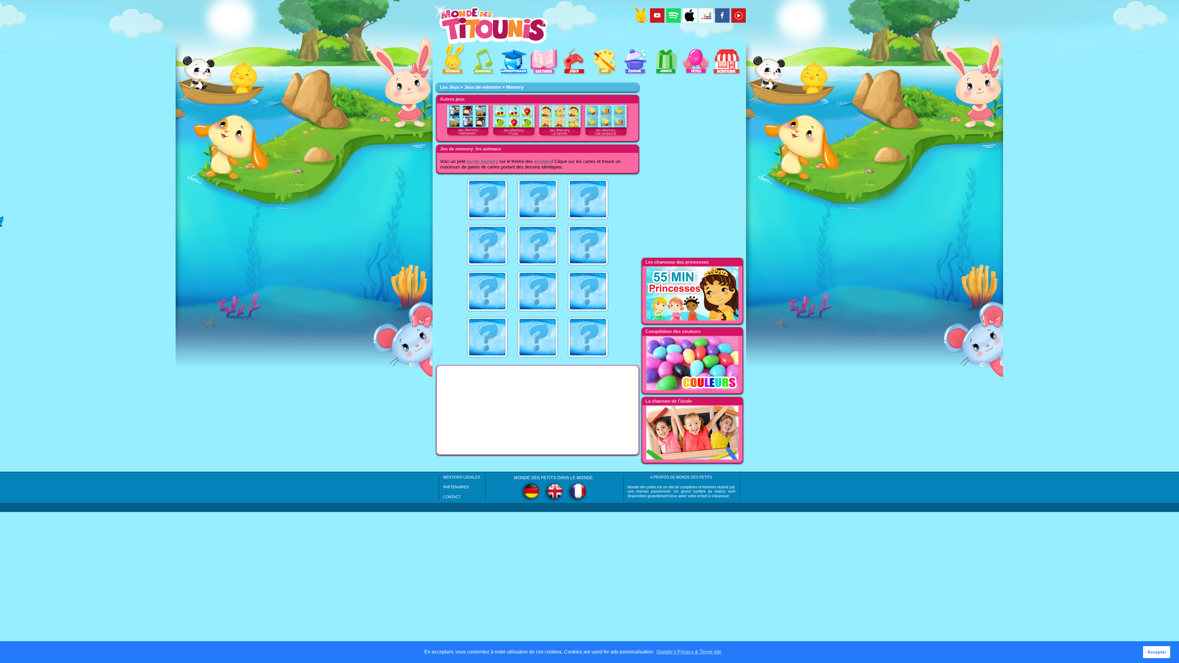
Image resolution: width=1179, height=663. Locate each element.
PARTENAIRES (456, 487)
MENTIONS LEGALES (461, 477)
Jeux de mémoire (482, 87)
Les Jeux (449, 87)
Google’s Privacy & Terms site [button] (689, 651)
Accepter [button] (1156, 651)
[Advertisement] (537, 410)
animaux (543, 161)
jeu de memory (482, 161)
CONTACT (452, 497)
